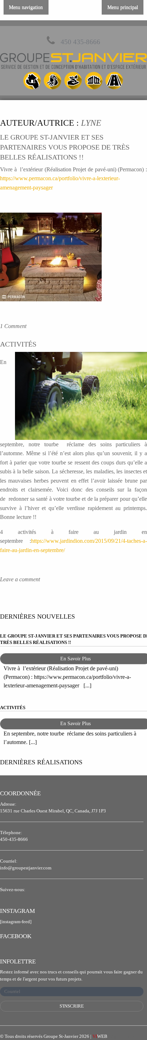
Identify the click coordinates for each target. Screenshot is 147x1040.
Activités (18, 344)
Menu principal (122, 7)
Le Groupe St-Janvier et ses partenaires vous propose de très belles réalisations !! (65, 147)
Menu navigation (26, 7)
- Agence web (113, 1036)
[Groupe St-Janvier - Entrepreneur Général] (73, 72)
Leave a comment (20, 579)
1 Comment (13, 326)
